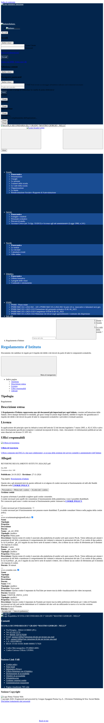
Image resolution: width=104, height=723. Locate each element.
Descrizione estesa (18, 384)
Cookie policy (11, 664)
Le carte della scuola (99, 329)
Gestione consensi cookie (16, 680)
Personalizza (7, 490)
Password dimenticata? (10, 53)
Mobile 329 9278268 (18, 635)
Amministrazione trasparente (17, 683)
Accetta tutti (40, 490)
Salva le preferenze (21, 611)
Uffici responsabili (18, 388)
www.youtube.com (9, 570)
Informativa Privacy (14, 669)
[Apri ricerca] (83, 139)
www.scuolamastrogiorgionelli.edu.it (16, 517)
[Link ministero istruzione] (12, 4)
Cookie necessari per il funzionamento (16, 508)
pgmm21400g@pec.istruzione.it (34, 639)
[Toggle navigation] (21, 139)
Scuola (99, 323)
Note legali (10, 667)
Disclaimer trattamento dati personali (15, 701)
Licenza (14, 386)
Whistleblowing (12, 678)
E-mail (27, 85)
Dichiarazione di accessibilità (17, 673)
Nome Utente (30, 45)
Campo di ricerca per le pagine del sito (16, 338)
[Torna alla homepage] (52, 125)
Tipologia (15, 382)
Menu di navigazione (48, 375)
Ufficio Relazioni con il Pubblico (19, 671)
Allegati (14, 391)
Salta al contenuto (8, 2)
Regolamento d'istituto (20, 479)
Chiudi (4, 99)
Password (29, 48)
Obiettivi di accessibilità (15, 676)
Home (98, 320)
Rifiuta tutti (21, 490)
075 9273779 (15, 632)
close (4, 150)
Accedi (4, 33)
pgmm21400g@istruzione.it (33, 637)
